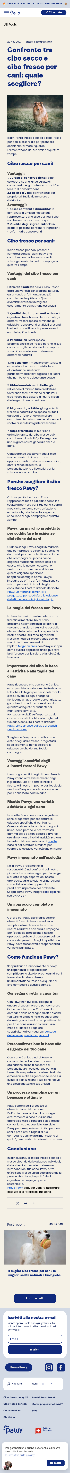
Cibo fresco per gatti (15, 1397)
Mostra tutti (56, 1224)
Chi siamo (9, 1417)
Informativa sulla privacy (20, 1455)
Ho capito (55, 1462)
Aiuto (35, 1384)
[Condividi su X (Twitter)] (17, 1203)
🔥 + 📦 (35, 3)
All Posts (10, 24)
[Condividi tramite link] (34, 1203)
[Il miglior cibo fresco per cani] (35, 1247)
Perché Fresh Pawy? (43, 1397)
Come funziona (12, 1410)
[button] (35, 1349)
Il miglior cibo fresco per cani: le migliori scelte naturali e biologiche (34, 1273)
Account (17, 1383)
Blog (34, 1410)
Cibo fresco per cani (15, 1403)
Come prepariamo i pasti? (47, 1404)
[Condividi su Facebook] (9, 1203)
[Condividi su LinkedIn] (25, 1203)
